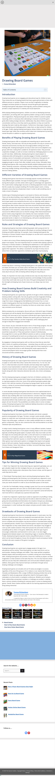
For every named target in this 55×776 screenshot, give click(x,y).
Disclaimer (49, 771)
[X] (26, 605)
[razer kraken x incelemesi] (27, 775)
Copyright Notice (21, 771)
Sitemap (27, 772)
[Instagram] (29, 605)
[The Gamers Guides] (2, 2)
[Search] (22, 670)
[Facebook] (20, 605)
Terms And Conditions (40, 771)
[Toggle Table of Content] (44, 90)
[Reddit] (31, 605)
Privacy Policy (30, 771)
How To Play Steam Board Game (14, 625)
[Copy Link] (34, 605)
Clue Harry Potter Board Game (14, 627)
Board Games (8, 622)
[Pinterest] (23, 605)
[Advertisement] (27, 15)
